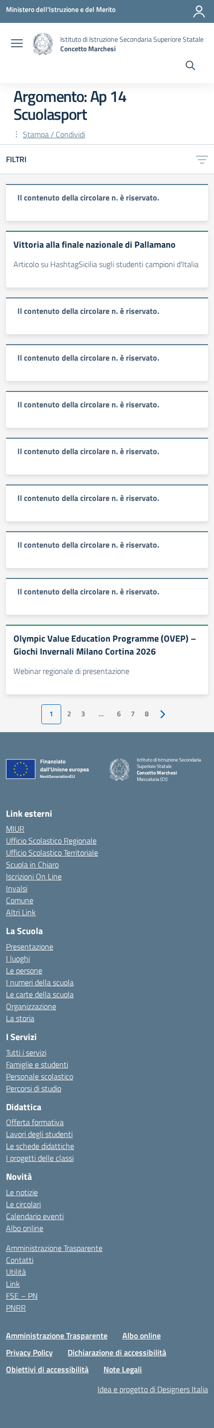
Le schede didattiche (40, 1146)
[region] (107, 202)
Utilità (16, 1272)
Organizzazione (31, 1006)
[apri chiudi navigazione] (17, 44)
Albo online (24, 1228)
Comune (19, 900)
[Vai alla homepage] (43, 44)
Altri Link (21, 912)
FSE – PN (22, 1296)
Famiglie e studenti (37, 1064)
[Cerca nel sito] (190, 66)
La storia (20, 1018)
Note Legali (123, 1369)
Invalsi (16, 888)
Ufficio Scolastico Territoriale (52, 852)
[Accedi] (199, 11)
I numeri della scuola (40, 982)
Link (13, 1284)
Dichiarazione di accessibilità (117, 1352)
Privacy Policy (29, 1352)
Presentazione (29, 946)
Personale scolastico (39, 1076)
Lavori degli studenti (39, 1134)
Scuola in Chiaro (32, 864)
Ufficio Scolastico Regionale (51, 841)
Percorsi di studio (33, 1088)
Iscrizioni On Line (34, 876)
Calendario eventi (35, 1216)
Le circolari (23, 1204)
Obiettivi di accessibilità (47, 1369)
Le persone (24, 970)
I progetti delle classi (40, 1158)
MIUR (15, 829)
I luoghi (18, 958)
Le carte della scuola (40, 994)
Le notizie (22, 1192)
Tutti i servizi (26, 1052)
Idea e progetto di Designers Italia (153, 1389)
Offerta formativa (35, 1122)
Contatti (19, 1260)
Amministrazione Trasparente (54, 1248)
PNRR (16, 1308)
